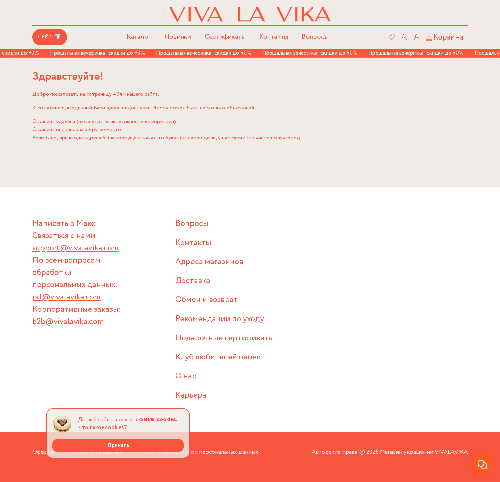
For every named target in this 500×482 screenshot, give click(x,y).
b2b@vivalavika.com (68, 322)
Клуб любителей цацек (218, 357)
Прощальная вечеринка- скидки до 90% (92, 53)
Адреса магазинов (209, 262)
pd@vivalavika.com (66, 297)
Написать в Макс (63, 224)
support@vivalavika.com (75, 248)
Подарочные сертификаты (224, 338)
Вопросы (315, 37)
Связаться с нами (63, 236)
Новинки (177, 37)
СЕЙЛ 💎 (49, 37)
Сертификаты (225, 37)
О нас (185, 376)
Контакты (273, 37)
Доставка (192, 281)
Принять (118, 445)
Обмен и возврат (206, 300)
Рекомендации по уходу (219, 319)
